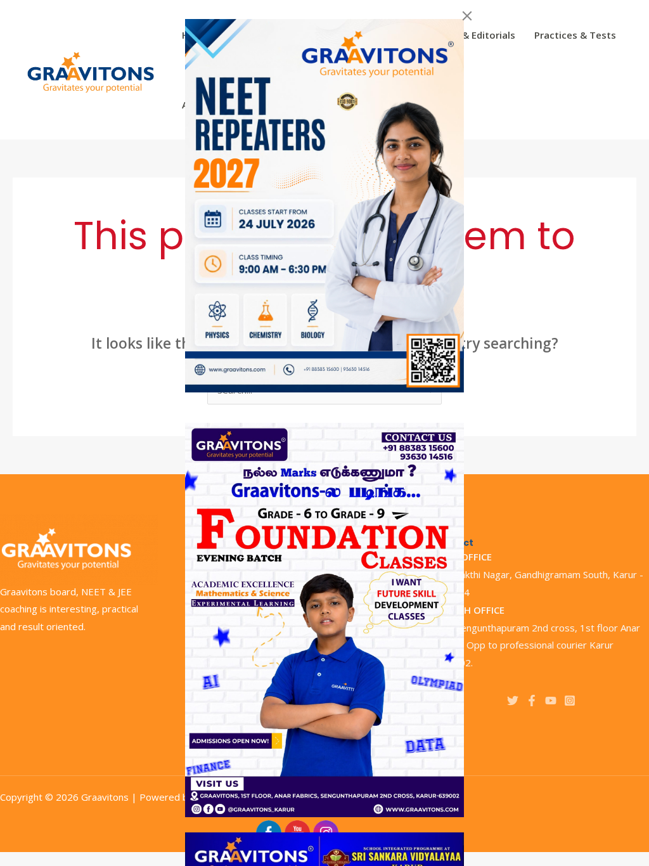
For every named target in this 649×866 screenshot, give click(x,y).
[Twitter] (512, 700)
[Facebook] (531, 700)
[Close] (467, 15)
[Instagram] (569, 700)
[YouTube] (550, 700)
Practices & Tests (575, 35)
